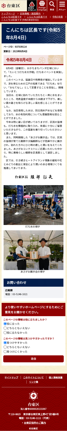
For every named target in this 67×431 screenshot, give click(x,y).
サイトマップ (11, 377)
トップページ (8, 13)
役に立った (13, 324)
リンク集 (33, 381)
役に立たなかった (17, 332)
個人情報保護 (55, 377)
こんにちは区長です (11, 16)
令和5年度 (57, 16)
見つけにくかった (17, 351)
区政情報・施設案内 (30, 13)
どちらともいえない (18, 328)
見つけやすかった (17, 343)
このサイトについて (33, 377)
